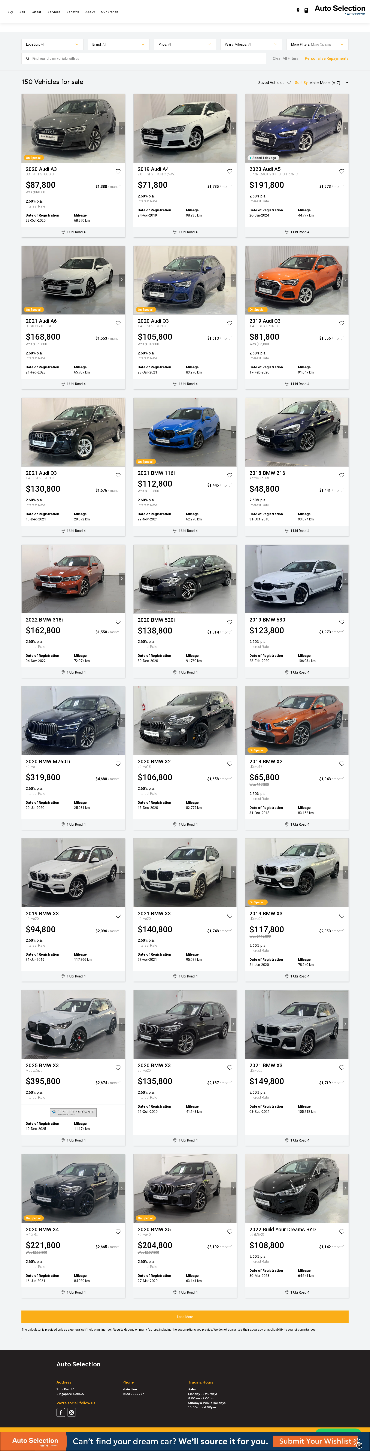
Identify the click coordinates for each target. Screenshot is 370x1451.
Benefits (73, 12)
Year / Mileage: (236, 44)
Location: (33, 44)
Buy (10, 12)
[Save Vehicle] (118, 172)
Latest (36, 12)
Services (54, 12)
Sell (22, 12)
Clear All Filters (285, 58)
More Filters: (300, 44)
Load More (185, 1317)
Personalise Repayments (327, 58)
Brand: (96, 44)
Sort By (301, 82)
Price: (162, 44)
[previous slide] (24, 128)
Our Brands (109, 12)
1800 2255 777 (133, 1394)
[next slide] (122, 128)
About (90, 12)
